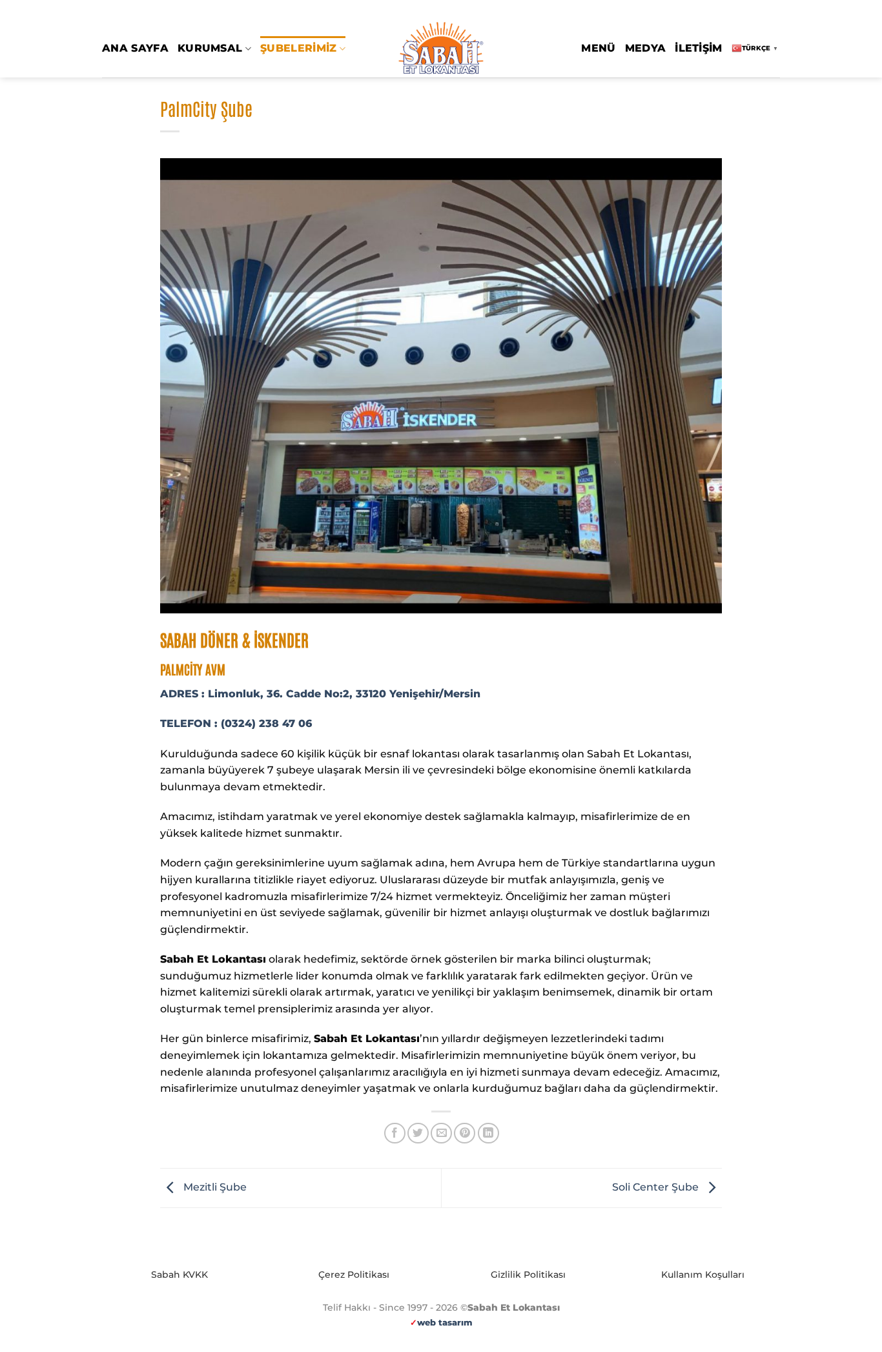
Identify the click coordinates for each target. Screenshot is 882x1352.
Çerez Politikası (353, 1274)
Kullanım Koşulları (702, 1274)
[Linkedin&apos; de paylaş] (488, 1133)
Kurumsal (210, 48)
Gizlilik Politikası (528, 1274)
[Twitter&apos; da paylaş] (418, 1133)
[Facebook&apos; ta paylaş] (394, 1133)
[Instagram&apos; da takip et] (749, 10)
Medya (645, 48)
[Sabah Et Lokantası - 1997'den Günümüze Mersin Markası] (441, 48)
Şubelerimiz (298, 48)
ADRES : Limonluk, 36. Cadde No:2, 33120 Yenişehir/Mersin (320, 694)
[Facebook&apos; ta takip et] (737, 10)
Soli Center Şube (656, 1187)
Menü (598, 48)
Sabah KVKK (179, 1274)
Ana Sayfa (135, 48)
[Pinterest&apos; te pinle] (464, 1133)
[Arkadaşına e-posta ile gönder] (441, 1133)
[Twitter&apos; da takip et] (761, 10)
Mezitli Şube (214, 1187)
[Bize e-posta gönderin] (773, 10)
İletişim (699, 48)
